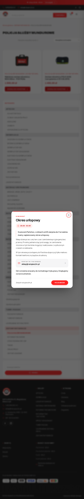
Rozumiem (60, 283)
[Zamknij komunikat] (69, 215)
